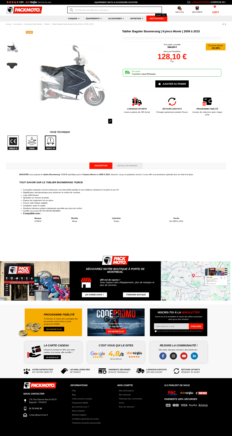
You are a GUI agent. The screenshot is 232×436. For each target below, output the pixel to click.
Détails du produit (127, 166)
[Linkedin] (194, 356)
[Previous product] (223, 24)
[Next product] (225, 24)
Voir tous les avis (44, 2)
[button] (94, 294)
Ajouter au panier (174, 84)
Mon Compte (197, 12)
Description (101, 166)
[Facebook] (162, 356)
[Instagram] (173, 356)
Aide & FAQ (179, 12)
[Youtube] (183, 356)
